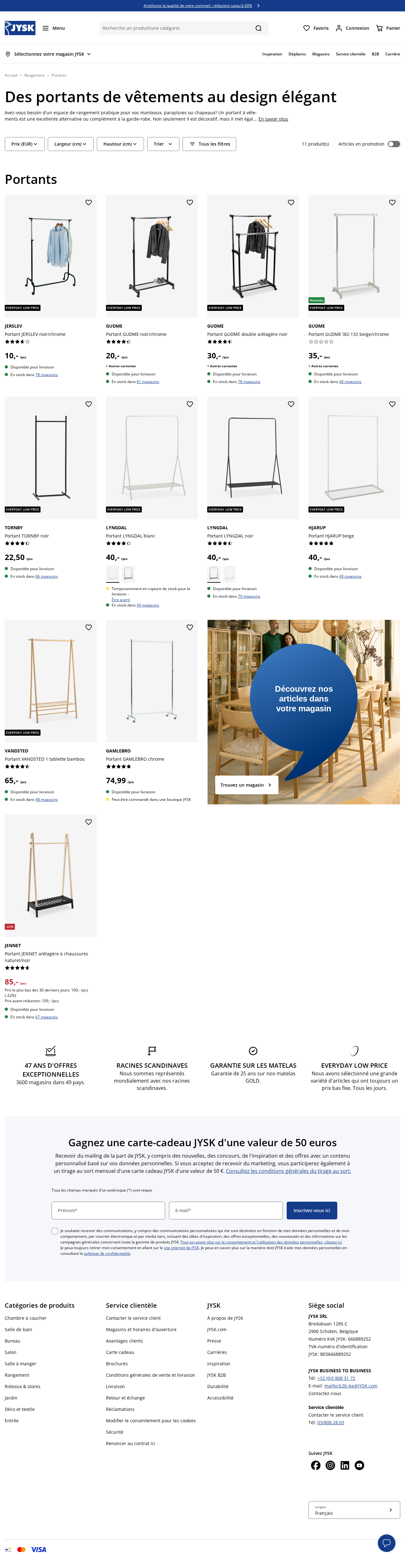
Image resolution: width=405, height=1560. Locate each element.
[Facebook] (315, 1466)
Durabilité (217, 1386)
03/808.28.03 (330, 1422)
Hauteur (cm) (117, 144)
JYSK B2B (216, 1375)
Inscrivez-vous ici (312, 1210)
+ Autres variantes (121, 365)
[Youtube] (359, 1466)
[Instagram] (330, 1466)
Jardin (11, 1398)
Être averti (121, 599)
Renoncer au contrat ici (130, 1443)
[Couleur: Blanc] (112, 574)
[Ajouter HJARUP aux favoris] (392, 404)
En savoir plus (273, 119)
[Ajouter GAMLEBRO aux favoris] (190, 627)
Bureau (12, 1341)
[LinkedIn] (345, 1466)
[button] (387, 1543)
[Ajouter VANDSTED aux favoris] (88, 627)
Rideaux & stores (22, 1386)
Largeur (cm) (67, 144)
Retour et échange (125, 1398)
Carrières (217, 1352)
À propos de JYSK (225, 1318)
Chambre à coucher (26, 1318)
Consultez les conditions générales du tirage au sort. (288, 1170)
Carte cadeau (120, 1352)
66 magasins (46, 576)
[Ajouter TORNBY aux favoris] (88, 404)
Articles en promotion (361, 144)
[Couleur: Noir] (128, 574)
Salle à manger (20, 1364)
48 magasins (46, 799)
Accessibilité (220, 1398)
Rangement (34, 75)
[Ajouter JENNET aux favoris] (88, 822)
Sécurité (114, 1432)
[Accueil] (20, 28)
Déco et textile (20, 1409)
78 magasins (46, 374)
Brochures (117, 1364)
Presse (214, 1341)
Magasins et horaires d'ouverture (141, 1329)
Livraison (115, 1386)
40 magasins (350, 381)
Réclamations (120, 1409)
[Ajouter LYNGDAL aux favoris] (190, 404)
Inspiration (218, 1364)
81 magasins (148, 381)
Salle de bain (18, 1329)
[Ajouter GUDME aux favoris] (190, 203)
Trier (159, 144)
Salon (10, 1352)
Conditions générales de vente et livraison (150, 1375)
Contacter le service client (133, 1318)
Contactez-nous (324, 1393)
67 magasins (46, 1017)
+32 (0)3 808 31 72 (336, 1378)
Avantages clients (124, 1341)
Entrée (12, 1421)
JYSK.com (217, 1329)
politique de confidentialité (107, 1253)
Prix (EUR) (21, 144)
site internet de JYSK (181, 1247)
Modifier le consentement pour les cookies (151, 1421)
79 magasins (249, 596)
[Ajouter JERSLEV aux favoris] (88, 203)
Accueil (11, 75)
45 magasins (148, 604)
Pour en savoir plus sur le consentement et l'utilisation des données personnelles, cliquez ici (261, 1242)
